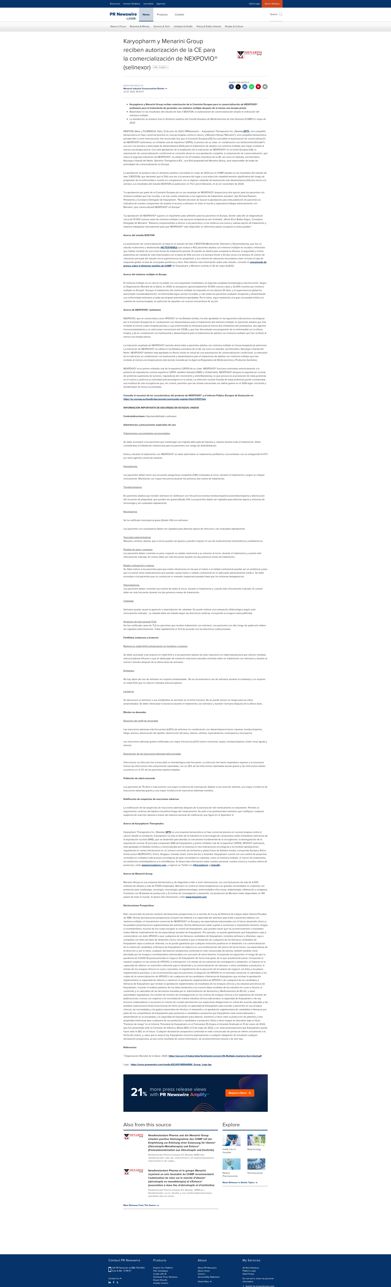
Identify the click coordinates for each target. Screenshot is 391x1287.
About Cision (204, 1270)
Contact (179, 15)
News (146, 15)
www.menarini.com (196, 897)
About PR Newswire (207, 1267)
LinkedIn (215, 865)
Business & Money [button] (140, 26)
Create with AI (159, 1274)
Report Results (160, 1280)
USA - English (160, 67)
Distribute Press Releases (165, 1277)
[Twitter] (117, 1282)
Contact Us (113, 1278)
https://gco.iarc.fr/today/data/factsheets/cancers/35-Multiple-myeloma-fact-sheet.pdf (215, 1056)
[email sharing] (265, 87)
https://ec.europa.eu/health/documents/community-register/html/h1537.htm (164, 399)
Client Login (254, 3)
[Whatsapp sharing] (251, 87)
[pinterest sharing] (258, 87)
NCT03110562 (169, 247)
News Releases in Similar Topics (238, 1182)
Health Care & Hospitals (229, 1151)
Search (274, 14)
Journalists (148, 3)
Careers (201, 1274)
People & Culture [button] (234, 26)
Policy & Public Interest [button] (209, 26)
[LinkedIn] (110, 1282)
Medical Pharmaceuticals (230, 1174)
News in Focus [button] (118, 26)
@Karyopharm (200, 865)
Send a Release (272, 3)
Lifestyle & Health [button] (183, 26)
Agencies (161, 3)
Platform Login (249, 1270)
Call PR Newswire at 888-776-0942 (128, 1267)
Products (162, 15)
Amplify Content (160, 1283)
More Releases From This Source (139, 1205)
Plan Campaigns (160, 1270)
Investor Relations (131, 3)
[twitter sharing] (238, 87)
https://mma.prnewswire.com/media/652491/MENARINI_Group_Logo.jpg (171, 1064)
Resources (115, 3)
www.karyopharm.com (154, 865)
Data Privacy (248, 1274)
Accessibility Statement (208, 1277)
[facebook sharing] (231, 87)
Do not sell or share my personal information (258, 1280)
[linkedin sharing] (244, 87)
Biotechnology (254, 1149)
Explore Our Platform (163, 1267)
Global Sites (204, 1281)
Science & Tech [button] (161, 26)
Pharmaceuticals (255, 1173)
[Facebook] (113, 1282)
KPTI (246, 131)
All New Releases (251, 1267)
